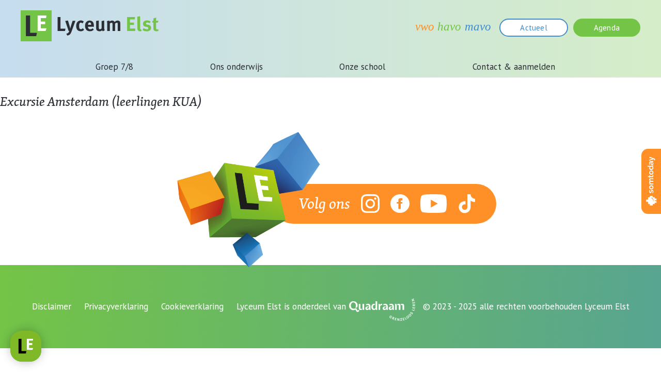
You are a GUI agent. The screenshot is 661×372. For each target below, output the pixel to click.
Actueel (533, 28)
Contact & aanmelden (514, 66)
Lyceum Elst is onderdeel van (291, 306)
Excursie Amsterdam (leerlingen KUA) (101, 101)
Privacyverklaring (116, 306)
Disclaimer (51, 306)
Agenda (607, 28)
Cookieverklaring (192, 306)
